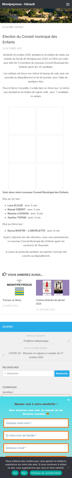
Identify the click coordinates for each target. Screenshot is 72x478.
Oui (15, 473)
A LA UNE (8, 27)
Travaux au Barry (12, 300)
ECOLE (19, 27)
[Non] (67, 467)
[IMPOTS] (62, 327)
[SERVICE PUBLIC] (67, 327)
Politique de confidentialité (45, 473)
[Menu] (68, 4)
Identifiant (8, 392)
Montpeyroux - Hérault (18, 4)
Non (24, 473)
